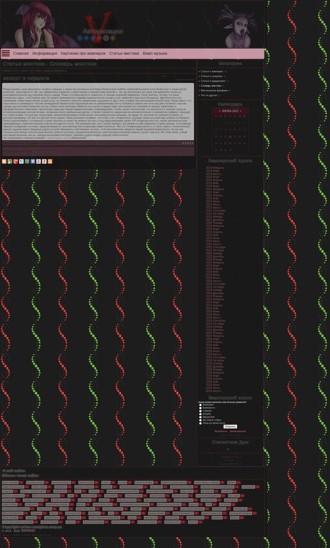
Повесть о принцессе (13, 495)
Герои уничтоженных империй (17, 522)
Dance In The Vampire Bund (46, 495)
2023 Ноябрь (214, 290)
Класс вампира (10, 482)
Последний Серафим (240, 513)
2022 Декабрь (215, 256)
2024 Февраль (215, 299)
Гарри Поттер (157, 495)
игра (111, 513)
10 (235, 129)
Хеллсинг (106, 487)
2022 (16, 70)
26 (244, 143)
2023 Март (213, 265)
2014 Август (214, 173)
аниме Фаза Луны (85, 509)
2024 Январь (214, 296)
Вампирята (209, 407)
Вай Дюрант (8, 500)
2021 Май (212, 198)
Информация (44, 53)
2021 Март (213, 192)
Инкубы (207, 414)
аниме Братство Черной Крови (104, 517)
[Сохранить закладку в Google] (10, 161)
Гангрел (193, 504)
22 (225, 143)
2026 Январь (214, 369)
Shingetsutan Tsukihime (161, 509)
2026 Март (213, 375)
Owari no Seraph (49, 522)
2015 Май (212, 183)
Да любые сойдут (212, 420)
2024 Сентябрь (216, 320)
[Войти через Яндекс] (99, 38)
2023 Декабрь (215, 293)
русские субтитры (61, 482)
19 (244, 136)
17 (235, 136)
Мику (77, 491)
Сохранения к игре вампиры (134, 504)
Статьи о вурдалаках (213, 80)
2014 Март (213, 170)
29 (225, 150)
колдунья (7, 491)
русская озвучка (35, 482)
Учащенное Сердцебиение (16, 509)
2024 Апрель (214, 305)
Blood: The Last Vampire (169, 504)
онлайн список (208, 500)
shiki (70, 495)
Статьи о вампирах (212, 71)
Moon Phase (231, 500)
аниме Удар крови (183, 500)
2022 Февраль (215, 225)
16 (31, 70)
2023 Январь (214, 259)
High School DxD (195, 517)
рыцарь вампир (156, 513)
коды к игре (186, 491)
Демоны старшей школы (174, 482)
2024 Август (214, 317)
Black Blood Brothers (12, 513)
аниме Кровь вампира (57, 504)
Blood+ (53, 513)
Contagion (36, 513)
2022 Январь (214, 222)
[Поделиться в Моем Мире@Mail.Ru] (27, 161)
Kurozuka (217, 517)
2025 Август (214, 354)
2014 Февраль (215, 167)
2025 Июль (213, 351)
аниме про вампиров (13, 487)
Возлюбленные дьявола (208, 495)
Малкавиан (60, 487)
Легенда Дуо (240, 509)
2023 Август (214, 280)
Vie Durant (225, 504)
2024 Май (212, 308)
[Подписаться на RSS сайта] (50, 161)
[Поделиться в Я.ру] (44, 161)
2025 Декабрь (215, 366)
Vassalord (136, 509)
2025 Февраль (215, 335)
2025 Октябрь (215, 360)
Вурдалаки (208, 417)
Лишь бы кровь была (214, 423)
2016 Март (213, 186)
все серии (234, 495)
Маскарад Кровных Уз (131, 487)
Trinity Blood (31, 504)
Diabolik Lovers (172, 522)
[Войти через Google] (106, 38)
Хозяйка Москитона (33, 500)
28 (221, 150)
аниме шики (84, 500)
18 (240, 136)
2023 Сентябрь (216, 283)
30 (230, 150)
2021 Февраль (215, 189)
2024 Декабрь (215, 329)
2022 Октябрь (215, 250)
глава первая (44, 509)
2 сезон (122, 482)
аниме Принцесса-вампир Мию (123, 491)
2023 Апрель (214, 268)
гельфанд (226, 491)
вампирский (60, 491)
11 (240, 129)
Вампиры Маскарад (93, 522)
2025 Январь (214, 332)
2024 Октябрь (215, 323)
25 (240, 143)
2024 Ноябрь (214, 326)
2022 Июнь (213, 238)
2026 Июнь (213, 384)
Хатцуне (70, 522)
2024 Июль (213, 314)
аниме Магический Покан (159, 491)
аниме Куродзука (120, 522)
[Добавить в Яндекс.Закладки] (38, 161)
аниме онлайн (86, 482)
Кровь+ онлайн (10, 517)
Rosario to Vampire (147, 522)
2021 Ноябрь (214, 216)
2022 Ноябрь (214, 253)
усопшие (94, 491)
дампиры (104, 500)
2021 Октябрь (215, 213)
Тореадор (31, 517)
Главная (21, 53)
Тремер (234, 517)
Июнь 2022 (230, 111)
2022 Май (212, 235)
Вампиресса (219, 509)
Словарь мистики (211, 85)
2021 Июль (213, 204)
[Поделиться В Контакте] (33, 161)
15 (225, 136)
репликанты (248, 487)
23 (230, 143)
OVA (208, 504)
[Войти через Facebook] (93, 38)
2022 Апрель (214, 231)
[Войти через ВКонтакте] (86, 38)
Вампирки (208, 404)
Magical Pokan (9, 504)
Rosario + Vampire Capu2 (33, 491)
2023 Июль (213, 277)
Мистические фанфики (214, 90)
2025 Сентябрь (216, 357)
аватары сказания (84, 487)
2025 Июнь (213, 348)
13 (216, 136)
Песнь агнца (172, 517)
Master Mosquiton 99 (183, 513)
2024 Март (213, 302)
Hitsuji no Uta (74, 517)
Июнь (24, 70)
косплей (193, 522)
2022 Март (213, 228)
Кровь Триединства (211, 513)
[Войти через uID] (80, 38)
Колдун (132, 517)
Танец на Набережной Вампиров (217, 487)
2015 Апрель (214, 180)
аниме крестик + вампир (207, 482)
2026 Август (214, 390)
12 (244, 129)
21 (221, 143)
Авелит (80, 504)
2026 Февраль (215, 372)
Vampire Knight (89, 495)
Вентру (231, 482)
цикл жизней (151, 517)
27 (216, 150)
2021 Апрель (214, 195)
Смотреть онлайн (143, 482)
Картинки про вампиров (83, 53)
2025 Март (213, 338)
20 (216, 143)
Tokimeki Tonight (133, 495)
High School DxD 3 (126, 500)
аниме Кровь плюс (103, 504)
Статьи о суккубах (211, 76)
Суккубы (207, 410)
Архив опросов (238, 431)
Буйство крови (180, 495)
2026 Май (212, 381)
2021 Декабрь (215, 219)
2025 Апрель (214, 342)
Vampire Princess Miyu (181, 487)
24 (235, 143)
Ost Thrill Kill (110, 495)
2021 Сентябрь (216, 210)
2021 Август (214, 207)
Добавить (60, 70)
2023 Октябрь (215, 287)
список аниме (39, 487)
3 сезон (63, 509)
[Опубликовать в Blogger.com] (4, 161)
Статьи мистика (124, 53)
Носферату (207, 491)
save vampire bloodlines (192, 509)
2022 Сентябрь (216, 247)
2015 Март (213, 176)
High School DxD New (155, 500)
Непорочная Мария (112, 509)
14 (221, 136)
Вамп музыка (155, 53)
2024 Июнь (213, 311)
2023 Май (212, 271)
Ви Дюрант (94, 513)
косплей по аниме (60, 500)
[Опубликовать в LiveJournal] (21, 161)
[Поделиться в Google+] (15, 161)
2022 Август (214, 244)
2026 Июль (213, 387)
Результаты (221, 431)
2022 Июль (213, 241)
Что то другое (209, 95)
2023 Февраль (215, 262)
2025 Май (212, 345)
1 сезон (105, 482)
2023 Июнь (213, 274)
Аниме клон (29, 534)
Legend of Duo (52, 517)
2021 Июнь (213, 201)
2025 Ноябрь (214, 363)
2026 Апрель (214, 378)
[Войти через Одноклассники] (113, 38)
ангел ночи (156, 487)
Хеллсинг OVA (73, 513)
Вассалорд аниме (131, 513)
